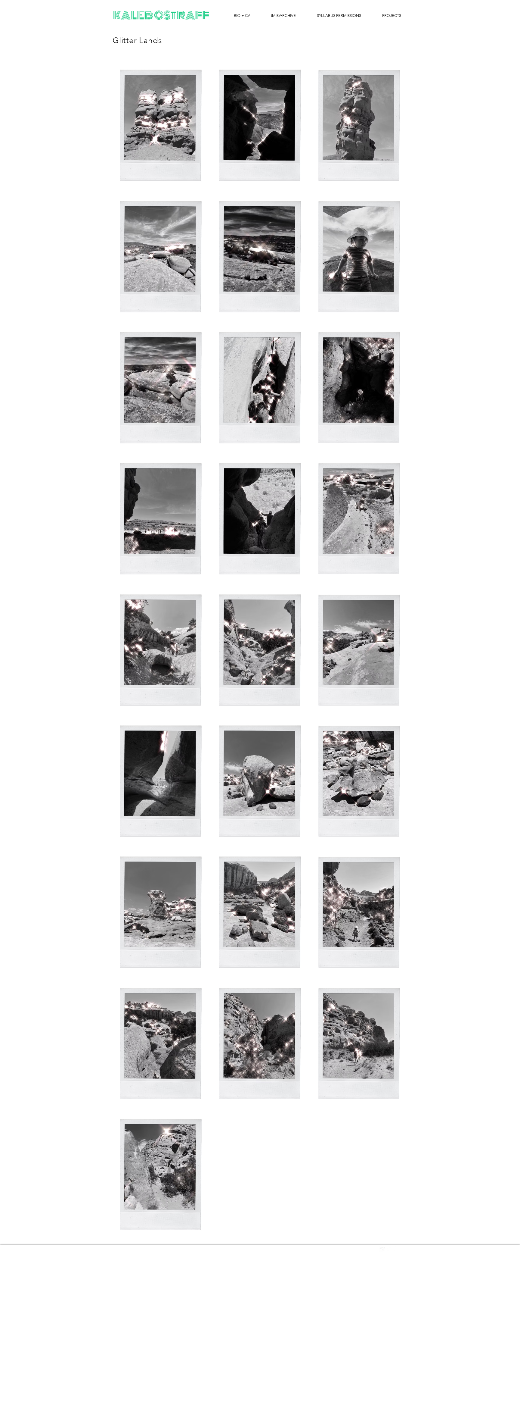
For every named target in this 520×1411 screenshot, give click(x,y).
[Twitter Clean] (388, 1249)
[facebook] (395, 1249)
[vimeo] (382, 1249)
